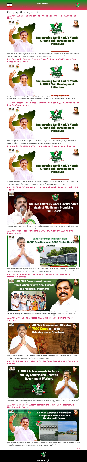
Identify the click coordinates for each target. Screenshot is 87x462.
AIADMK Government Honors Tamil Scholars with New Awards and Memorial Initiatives (39, 275)
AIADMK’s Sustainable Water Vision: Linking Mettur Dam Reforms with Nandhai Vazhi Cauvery (40, 406)
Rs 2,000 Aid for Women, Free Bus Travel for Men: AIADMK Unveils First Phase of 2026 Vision (41, 60)
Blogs (31, 6)
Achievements (24, 6)
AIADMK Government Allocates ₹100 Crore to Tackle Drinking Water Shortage (39, 319)
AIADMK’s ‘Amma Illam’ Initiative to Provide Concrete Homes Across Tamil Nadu (42, 17)
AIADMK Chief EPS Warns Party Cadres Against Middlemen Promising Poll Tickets (42, 188)
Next (78, 448)
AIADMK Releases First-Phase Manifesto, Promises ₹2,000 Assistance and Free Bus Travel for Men (43, 104)
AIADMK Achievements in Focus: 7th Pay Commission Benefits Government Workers (43, 362)
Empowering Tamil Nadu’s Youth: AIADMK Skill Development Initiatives (41, 146)
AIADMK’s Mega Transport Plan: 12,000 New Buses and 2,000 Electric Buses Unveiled (41, 232)
